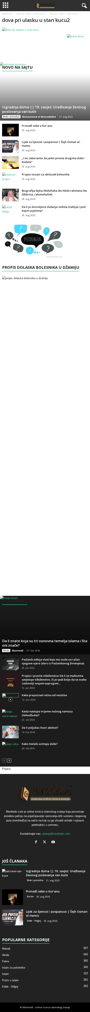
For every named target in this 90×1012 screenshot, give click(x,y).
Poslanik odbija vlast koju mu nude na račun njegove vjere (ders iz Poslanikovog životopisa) (53, 661)
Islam (5, 974)
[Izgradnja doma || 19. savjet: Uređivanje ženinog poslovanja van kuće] (45, 91)
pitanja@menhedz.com (56, 833)
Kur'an (30, 896)
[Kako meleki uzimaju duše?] (10, 748)
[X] (45, 842)
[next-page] (9, 760)
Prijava (6, 768)
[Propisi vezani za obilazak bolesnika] (10, 178)
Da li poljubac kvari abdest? (40, 727)
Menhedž (17, 650)
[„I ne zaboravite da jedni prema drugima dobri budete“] (10, 162)
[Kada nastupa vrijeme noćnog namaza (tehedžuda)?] (10, 715)
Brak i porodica (11, 116)
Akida (6, 650)
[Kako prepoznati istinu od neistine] (10, 699)
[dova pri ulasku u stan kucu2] (45, 30)
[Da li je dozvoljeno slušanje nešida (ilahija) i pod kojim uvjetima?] (10, 211)
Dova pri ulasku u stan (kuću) (31, 13)
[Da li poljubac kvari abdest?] (10, 732)
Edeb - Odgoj (34, 920)
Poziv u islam (10, 980)
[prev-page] (4, 760)
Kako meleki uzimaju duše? (40, 744)
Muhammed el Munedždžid (39, 116)
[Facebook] (37, 842)
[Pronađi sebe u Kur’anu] (10, 130)
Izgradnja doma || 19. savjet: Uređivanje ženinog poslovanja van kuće (44, 109)
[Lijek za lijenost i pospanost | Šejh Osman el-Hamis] (10, 146)
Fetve (5, 961)
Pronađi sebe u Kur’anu (37, 126)
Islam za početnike (13, 967)
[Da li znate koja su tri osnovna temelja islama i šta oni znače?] (45, 625)
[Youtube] (54, 842)
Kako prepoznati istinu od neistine (44, 695)
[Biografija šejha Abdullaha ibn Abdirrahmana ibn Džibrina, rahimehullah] (10, 195)
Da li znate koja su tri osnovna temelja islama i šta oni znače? (44, 643)
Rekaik (6, 948)
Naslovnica (7, 13)
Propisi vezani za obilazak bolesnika (45, 174)
